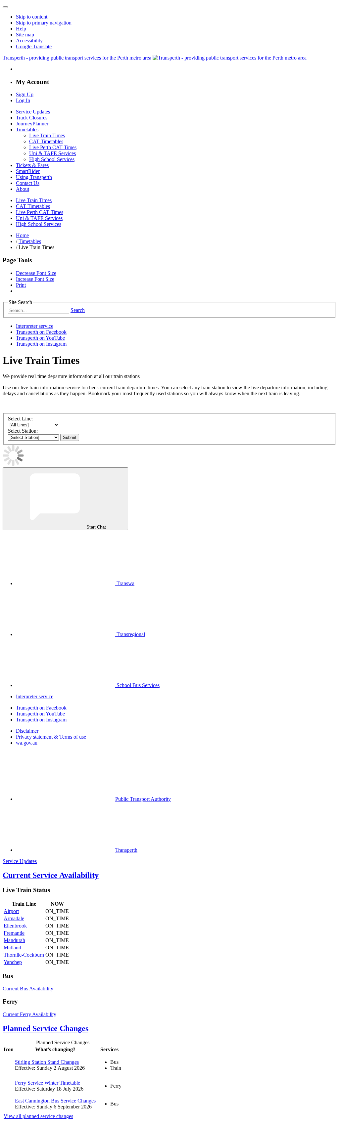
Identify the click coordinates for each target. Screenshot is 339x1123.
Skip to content (31, 17)
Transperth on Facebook (41, 332)
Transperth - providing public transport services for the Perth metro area (78, 58)
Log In (23, 100)
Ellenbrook (15, 926)
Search (78, 310)
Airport (11, 911)
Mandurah (14, 940)
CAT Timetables (46, 141)
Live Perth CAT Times (52, 147)
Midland (12, 947)
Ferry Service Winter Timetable (47, 1083)
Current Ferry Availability (29, 1014)
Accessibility (29, 40)
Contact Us (27, 183)
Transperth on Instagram (41, 344)
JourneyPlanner (32, 123)
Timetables (27, 129)
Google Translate (34, 46)
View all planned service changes (38, 1116)
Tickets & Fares (32, 165)
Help (21, 28)
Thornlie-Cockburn (24, 955)
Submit (69, 437)
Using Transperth (34, 177)
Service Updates (33, 111)
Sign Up (24, 94)
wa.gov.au (26, 743)
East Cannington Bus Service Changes (55, 1100)
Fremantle (14, 933)
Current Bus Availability (28, 988)
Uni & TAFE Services (52, 153)
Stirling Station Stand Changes (47, 1062)
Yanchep (13, 962)
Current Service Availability (51, 875)
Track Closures (31, 117)
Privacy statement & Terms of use (51, 737)
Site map (25, 34)
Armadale (14, 918)
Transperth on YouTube (40, 338)
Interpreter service (34, 326)
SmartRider (28, 171)
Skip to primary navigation (44, 22)
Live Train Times (47, 135)
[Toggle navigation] (5, 7)
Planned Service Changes (45, 1028)
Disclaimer (27, 731)
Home (22, 235)
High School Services (51, 159)
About (22, 189)
